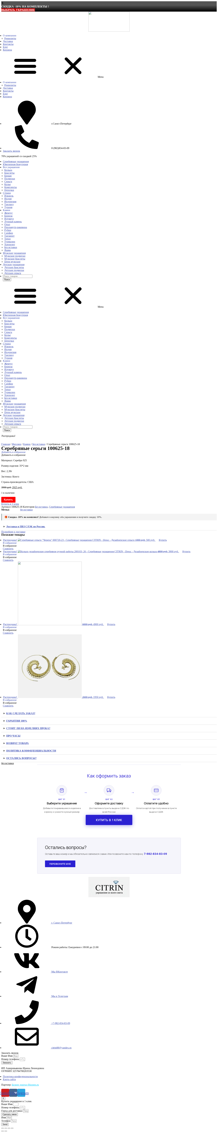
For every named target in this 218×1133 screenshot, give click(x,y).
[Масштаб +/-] (12, 1128)
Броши (8, 175)
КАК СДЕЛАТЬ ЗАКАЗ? (20, 713)
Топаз (7, 238)
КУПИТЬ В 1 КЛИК (109, 820)
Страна (7, 193)
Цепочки (9, 190)
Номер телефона (10, 1059)
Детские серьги (12, 273)
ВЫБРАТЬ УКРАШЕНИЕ (18, 9)
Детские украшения (13, 264)
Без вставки (10, 247)
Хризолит (9, 244)
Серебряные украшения (16, 161)
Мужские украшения (14, 253)
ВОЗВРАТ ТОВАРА (17, 743)
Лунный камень (13, 221)
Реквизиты (10, 38)
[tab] (109, 526)
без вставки (26, 509)
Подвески (9, 178)
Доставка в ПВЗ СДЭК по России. (25, 526)
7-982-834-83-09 (155, 853)
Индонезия (10, 201)
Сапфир (8, 233)
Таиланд (9, 204)
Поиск (7, 279)
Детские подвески (14, 270)
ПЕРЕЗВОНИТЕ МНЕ (60, 863)
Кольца (8, 170)
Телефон (6, 1120)
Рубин (7, 230)
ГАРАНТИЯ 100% (16, 720)
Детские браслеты (14, 267)
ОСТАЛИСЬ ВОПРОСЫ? (21, 758)
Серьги (8, 181)
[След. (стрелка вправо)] (5, 1131)
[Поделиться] (5, 1128)
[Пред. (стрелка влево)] (2, 1131)
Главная (5, 444)
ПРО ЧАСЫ (13, 735)
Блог (5, 47)
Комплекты (10, 187)
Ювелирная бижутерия (15, 164)
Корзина (7, 49)
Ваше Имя (7, 1055)
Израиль (8, 195)
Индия (7, 198)
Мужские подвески (14, 256)
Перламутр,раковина (15, 227)
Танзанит (9, 236)
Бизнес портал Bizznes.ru (25, 1084)
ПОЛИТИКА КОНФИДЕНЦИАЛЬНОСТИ (31, 750)
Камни (26, 444)
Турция (8, 207)
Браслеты (9, 173)
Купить (8, 499)
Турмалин (9, 241)
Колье (7, 184)
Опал (7, 224)
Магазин (16, 444)
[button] (109, 66)
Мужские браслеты (14, 258)
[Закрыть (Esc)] (2, 1128)
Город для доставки (12, 1110)
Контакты (8, 44)
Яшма (7, 250)
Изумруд (9, 218)
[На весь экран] (9, 1128)
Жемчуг (8, 213)
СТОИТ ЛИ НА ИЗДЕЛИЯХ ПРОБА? (28, 728)
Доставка (8, 41)
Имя (4, 1117)
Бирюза (8, 215)
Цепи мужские (12, 261)
